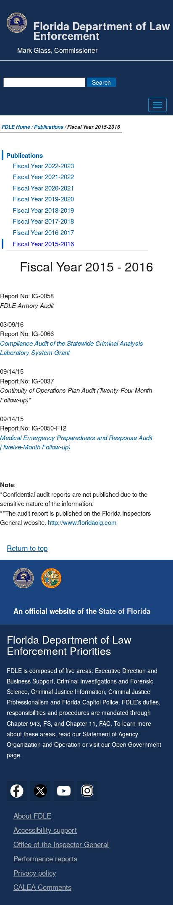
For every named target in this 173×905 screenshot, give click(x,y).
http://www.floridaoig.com (82, 522)
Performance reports (45, 858)
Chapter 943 (23, 723)
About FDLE (32, 815)
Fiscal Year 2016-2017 (43, 232)
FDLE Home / (18, 126)
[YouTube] (64, 791)
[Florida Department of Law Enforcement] (25, 578)
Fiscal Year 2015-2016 (43, 243)
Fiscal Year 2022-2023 (43, 165)
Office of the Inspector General (61, 844)
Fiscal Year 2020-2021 (43, 187)
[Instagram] (87, 791)
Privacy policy (34, 872)
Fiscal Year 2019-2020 (43, 198)
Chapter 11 (81, 723)
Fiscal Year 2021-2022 (43, 176)
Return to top (27, 548)
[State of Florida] (53, 578)
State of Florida (124, 611)
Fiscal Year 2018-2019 (43, 210)
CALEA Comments (42, 887)
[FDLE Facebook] (17, 791)
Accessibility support (45, 830)
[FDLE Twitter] (40, 791)
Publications (48, 126)
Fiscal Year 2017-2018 (43, 220)
